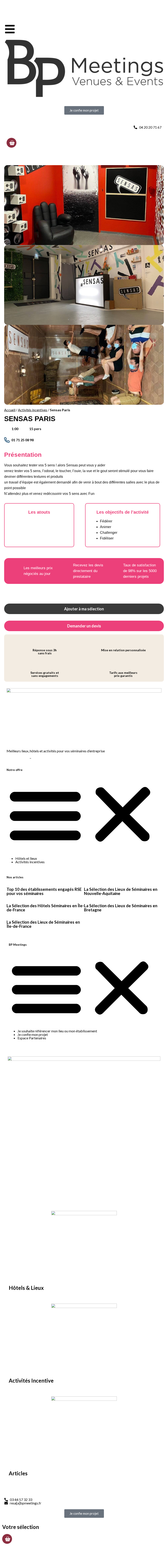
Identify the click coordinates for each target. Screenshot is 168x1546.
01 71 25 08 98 (22, 440)
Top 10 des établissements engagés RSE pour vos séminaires (44, 891)
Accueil (9, 410)
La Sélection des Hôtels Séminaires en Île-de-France (45, 907)
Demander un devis (84, 625)
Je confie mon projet (33, 1034)
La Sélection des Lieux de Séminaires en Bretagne (120, 907)
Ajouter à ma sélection (84, 608)
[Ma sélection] (11, 143)
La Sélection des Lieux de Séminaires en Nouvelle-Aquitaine (120, 891)
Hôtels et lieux (26, 858)
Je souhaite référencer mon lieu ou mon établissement (57, 1031)
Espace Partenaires (32, 1038)
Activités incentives (32, 410)
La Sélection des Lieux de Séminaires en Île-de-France (43, 924)
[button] (84, 814)
